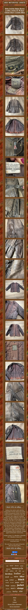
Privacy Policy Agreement (15, 604)
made (23, 571)
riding (11, 577)
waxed (7, 577)
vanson (21, 566)
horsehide (12, 582)
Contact (15, 602)
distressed (8, 569)
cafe (16, 571)
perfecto (9, 591)
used (16, 580)
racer (11, 565)
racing (6, 580)
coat (7, 565)
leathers (12, 571)
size (21, 591)
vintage (20, 588)
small (23, 574)
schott (11, 580)
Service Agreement (15, 606)
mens (16, 576)
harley (15, 591)
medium (13, 585)
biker (22, 576)
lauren (7, 588)
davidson (8, 574)
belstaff (7, 582)
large (7, 585)
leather (17, 573)
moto (22, 582)
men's (13, 588)
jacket (20, 585)
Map (15, 600)
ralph (6, 571)
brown (17, 565)
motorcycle (17, 568)
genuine (17, 582)
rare (20, 571)
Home (14, 597)
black (21, 579)
